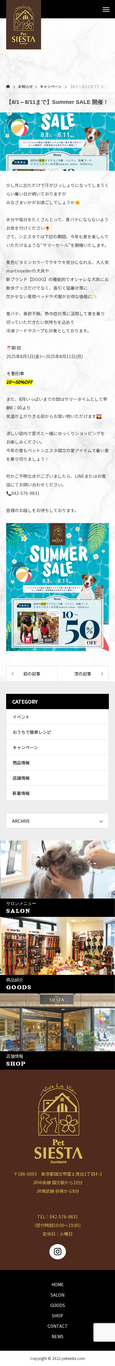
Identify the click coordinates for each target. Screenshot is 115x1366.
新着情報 (21, 793)
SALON (57, 1295)
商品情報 (21, 763)
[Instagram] (57, 1252)
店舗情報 (21, 778)
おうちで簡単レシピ (32, 732)
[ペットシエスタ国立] (23, 9)
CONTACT (58, 1326)
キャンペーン (25, 747)
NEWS (57, 1336)
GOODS (57, 1305)
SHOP (57, 1315)
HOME (58, 1284)
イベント (21, 717)
